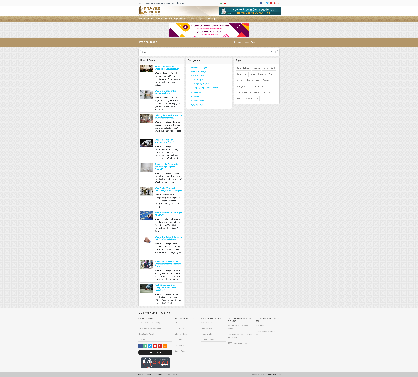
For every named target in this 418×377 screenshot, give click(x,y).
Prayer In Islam (243, 68)
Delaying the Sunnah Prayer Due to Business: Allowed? (168, 116)
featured (256, 68)
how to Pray (242, 74)
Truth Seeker (179, 329)
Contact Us (158, 3)
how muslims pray (258, 74)
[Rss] (278, 3)
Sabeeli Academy (208, 323)
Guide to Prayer (156, 19)
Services (195, 97)
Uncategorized (197, 101)
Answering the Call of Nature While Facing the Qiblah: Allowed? (167, 166)
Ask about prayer (210, 19)
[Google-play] (275, 3)
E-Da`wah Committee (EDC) (149, 323)
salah (265, 68)
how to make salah (262, 92)
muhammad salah (245, 80)
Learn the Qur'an (207, 340)
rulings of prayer (244, 86)
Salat (273, 68)
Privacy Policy (169, 3)
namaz (240, 98)
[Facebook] (261, 3)
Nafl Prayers (198, 79)
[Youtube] (271, 3)
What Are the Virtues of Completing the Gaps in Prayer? (168, 189)
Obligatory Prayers (201, 83)
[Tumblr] (264, 3)
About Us (149, 3)
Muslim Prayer (252, 98)
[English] (225, 3)
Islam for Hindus (181, 334)
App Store (157, 352)
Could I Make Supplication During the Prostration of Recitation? (166, 287)
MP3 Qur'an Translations (237, 343)
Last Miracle (179, 345)
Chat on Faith (180, 351)
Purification (183, 19)
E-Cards (142, 340)
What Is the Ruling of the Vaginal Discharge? (165, 92)
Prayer (271, 74)
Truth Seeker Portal (146, 334)
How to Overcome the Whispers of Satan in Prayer (167, 67)
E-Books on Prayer (196, 19)
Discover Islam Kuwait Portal (150, 329)
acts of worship (244, 92)
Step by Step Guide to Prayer (205, 87)
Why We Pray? (144, 19)
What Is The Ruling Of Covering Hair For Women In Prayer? (168, 238)
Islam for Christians (182, 323)
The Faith (178, 340)
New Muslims (206, 329)
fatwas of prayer (262, 80)
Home (141, 3)
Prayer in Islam (207, 334)
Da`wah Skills (260, 326)
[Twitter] (267, 3)
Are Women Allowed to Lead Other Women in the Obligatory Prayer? (168, 263)
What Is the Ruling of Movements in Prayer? (164, 141)
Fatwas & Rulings (171, 19)
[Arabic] (221, 3)
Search (182, 3)
